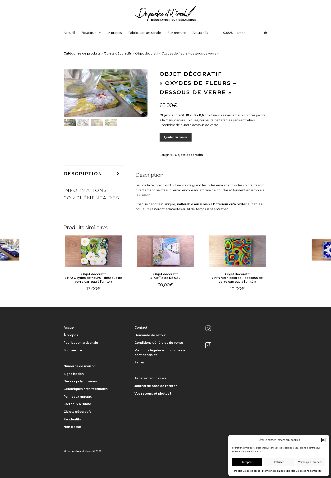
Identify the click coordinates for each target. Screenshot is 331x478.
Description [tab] (83, 173)
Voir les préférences (310, 462)
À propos (115, 33)
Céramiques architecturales (86, 389)
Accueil (69, 33)
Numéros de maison (80, 366)
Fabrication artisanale (144, 33)
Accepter (247, 462)
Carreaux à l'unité (77, 404)
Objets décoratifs (118, 53)
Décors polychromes (80, 381)
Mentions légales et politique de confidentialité (292, 470)
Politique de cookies (247, 470)
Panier (139, 362)
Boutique (89, 33)
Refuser (279, 462)
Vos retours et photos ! (152, 393)
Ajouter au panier (175, 137)
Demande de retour (150, 335)
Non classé (72, 427)
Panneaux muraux (78, 396)
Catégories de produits (82, 53)
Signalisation (74, 374)
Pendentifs (72, 419)
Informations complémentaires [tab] (92, 194)
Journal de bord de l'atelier (155, 386)
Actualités (200, 33)
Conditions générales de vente (158, 342)
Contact (140, 327)
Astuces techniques (150, 378)
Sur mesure (177, 33)
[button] (323, 440)
